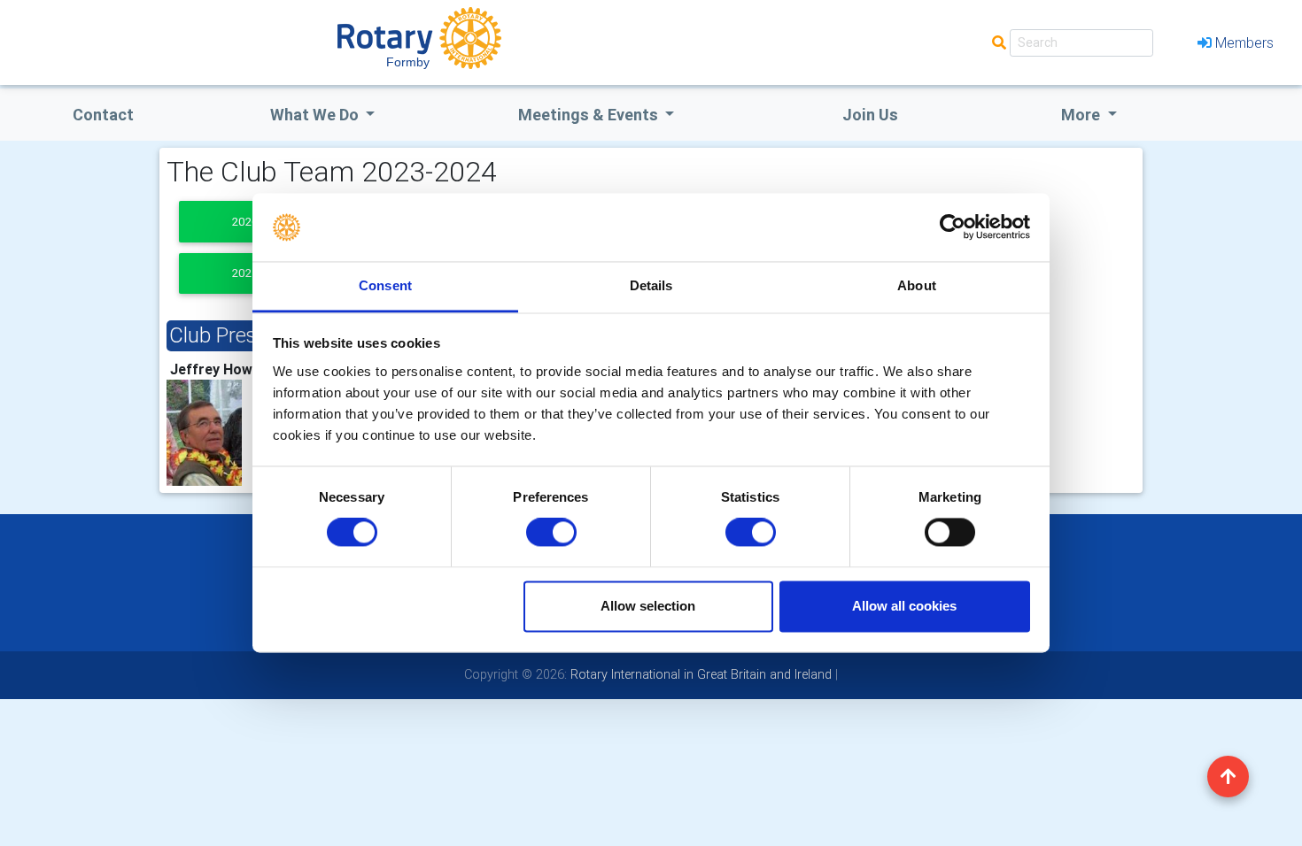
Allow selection (648, 605)
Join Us (870, 114)
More (1082, 114)
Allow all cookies (904, 605)
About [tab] (916, 285)
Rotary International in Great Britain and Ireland (699, 674)
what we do (316, 114)
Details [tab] (651, 285)
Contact (103, 114)
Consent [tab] (385, 285)
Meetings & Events (590, 114)
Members (1244, 42)
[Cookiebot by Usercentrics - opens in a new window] (952, 227)
